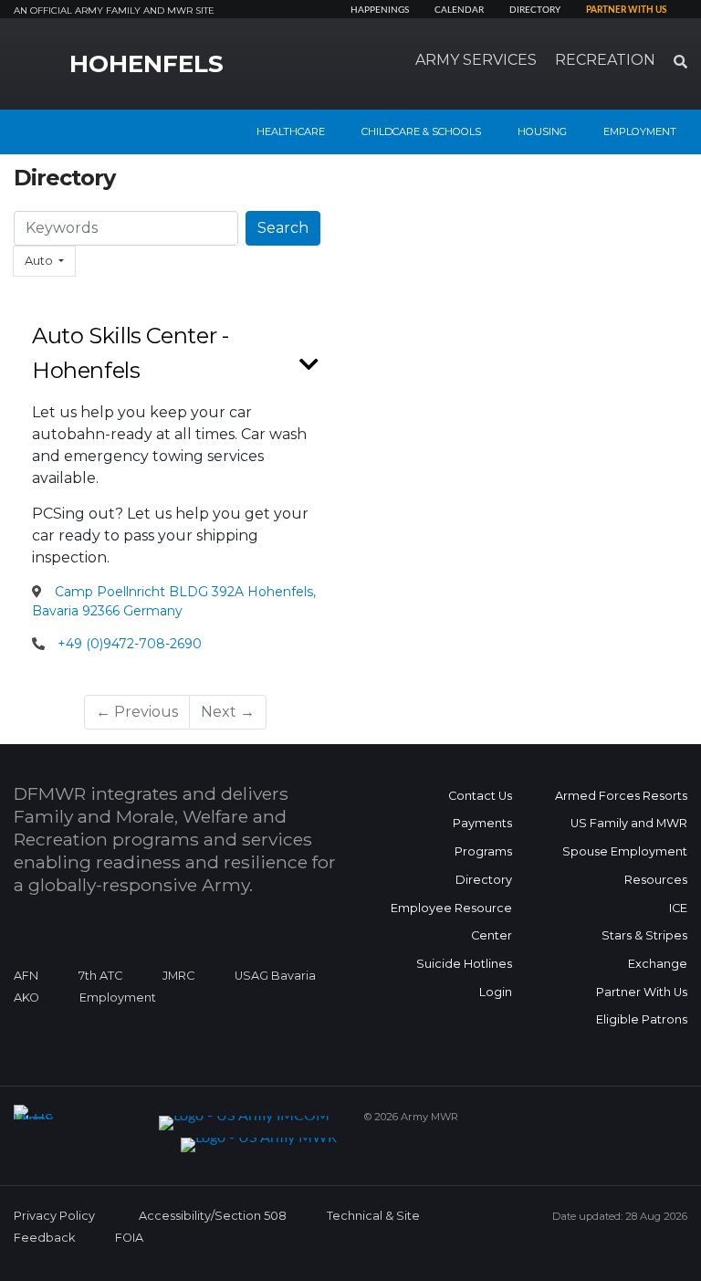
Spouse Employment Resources (624, 866)
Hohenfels (146, 64)
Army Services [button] (476, 59)
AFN (26, 975)
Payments (482, 823)
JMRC (178, 975)
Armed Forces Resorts (621, 796)
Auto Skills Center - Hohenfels (130, 352)
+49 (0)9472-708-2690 (130, 643)
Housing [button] (542, 131)
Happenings (379, 10)
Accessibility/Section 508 (213, 1216)
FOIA (129, 1237)
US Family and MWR (628, 823)
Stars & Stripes (644, 935)
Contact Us (480, 796)
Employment (117, 997)
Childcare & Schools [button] (421, 131)
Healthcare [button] (290, 131)
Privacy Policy (54, 1216)
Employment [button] (639, 131)
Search (283, 227)
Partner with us (626, 10)
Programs (483, 851)
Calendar (459, 10)
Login (495, 992)
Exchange (657, 964)
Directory (534, 10)
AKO (26, 997)
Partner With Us (641, 992)
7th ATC (100, 975)
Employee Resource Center (451, 922)
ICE (678, 908)
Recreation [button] (605, 59)
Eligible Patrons (641, 1019)
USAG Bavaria (275, 975)
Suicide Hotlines (464, 964)
